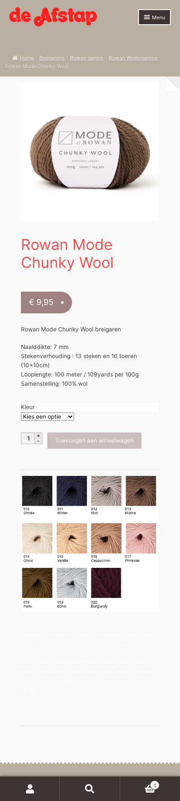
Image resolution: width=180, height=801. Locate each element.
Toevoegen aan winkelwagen (94, 440)
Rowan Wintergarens (133, 58)
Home (27, 58)
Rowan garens (86, 58)
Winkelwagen (138, 783)
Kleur (28, 407)
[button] (148, 93)
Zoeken (90, 789)
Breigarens (51, 58)
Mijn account (30, 789)
